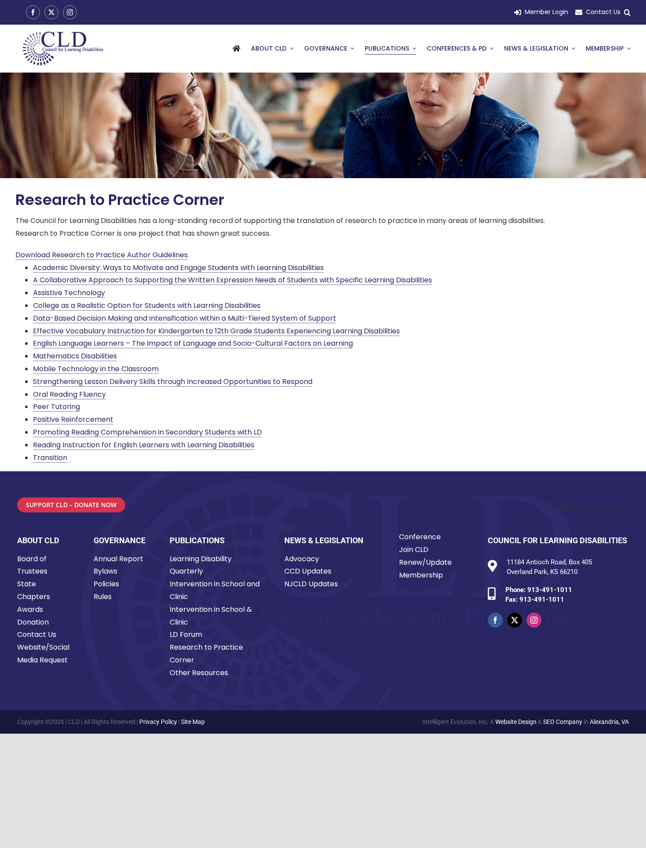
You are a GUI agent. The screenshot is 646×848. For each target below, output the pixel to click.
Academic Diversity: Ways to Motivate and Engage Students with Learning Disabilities (178, 268)
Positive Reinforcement (73, 419)
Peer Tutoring (56, 407)
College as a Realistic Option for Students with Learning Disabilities (147, 305)
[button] (627, 12)
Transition (50, 458)
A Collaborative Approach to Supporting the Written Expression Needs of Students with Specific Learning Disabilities (232, 280)
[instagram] (70, 12)
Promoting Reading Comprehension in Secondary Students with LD (147, 432)
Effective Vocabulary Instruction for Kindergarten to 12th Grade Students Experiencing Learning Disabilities (216, 331)
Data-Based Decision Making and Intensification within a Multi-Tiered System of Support (184, 318)
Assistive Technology (69, 293)
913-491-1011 (549, 590)
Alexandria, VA (609, 721)
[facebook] (33, 12)
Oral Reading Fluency (69, 394)
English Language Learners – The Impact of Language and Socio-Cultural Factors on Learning (193, 343)
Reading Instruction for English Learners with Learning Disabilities (143, 445)
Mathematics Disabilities (75, 356)
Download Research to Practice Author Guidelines (101, 255)
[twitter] (51, 12)
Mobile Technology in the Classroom (96, 369)
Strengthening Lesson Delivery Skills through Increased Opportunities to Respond (172, 381)
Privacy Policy (158, 721)
